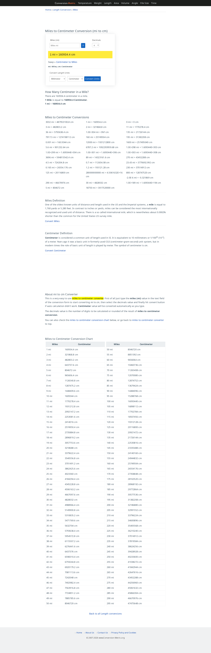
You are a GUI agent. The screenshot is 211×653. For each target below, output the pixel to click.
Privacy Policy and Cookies (123, 632)
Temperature (85, 3)
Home (79, 632)
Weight (98, 3)
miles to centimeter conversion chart (89, 320)
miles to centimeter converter (148, 320)
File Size (144, 3)
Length (107, 3)
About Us (89, 632)
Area (116, 3)
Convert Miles (52, 221)
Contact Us (103, 632)
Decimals (96, 40)
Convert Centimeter (55, 250)
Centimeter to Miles (66, 61)
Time (153, 3)
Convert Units (92, 78)
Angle (135, 3)
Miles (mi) (54, 40)
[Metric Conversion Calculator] (65, 3)
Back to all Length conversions (105, 613)
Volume (125, 3)
